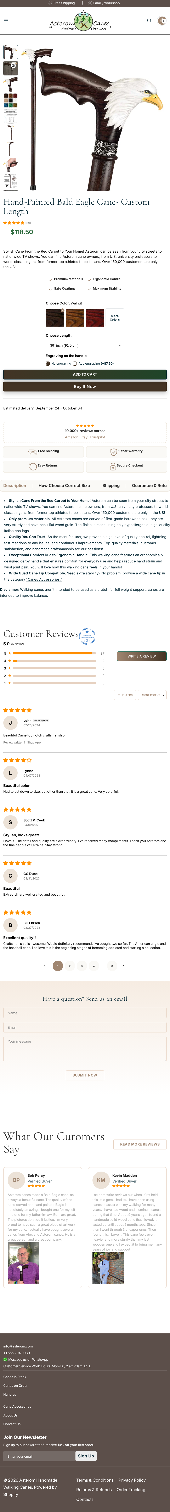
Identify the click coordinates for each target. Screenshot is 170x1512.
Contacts (85, 1499)
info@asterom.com (18, 1346)
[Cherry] (95, 317)
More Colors (115, 317)
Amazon (71, 437)
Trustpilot (97, 437)
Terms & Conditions (95, 1480)
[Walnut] (55, 317)
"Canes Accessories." (44, 579)
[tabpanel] (85, 548)
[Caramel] (75, 317)
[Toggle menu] (5, 20)
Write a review (142, 656)
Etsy (83, 437)
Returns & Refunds (94, 1489)
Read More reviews (140, 1144)
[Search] (149, 20)
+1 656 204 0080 (16, 1353)
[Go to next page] (124, 966)
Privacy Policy (132, 1480)
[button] (14, 223)
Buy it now (85, 386)
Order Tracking (131, 1489)
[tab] (14, 486)
